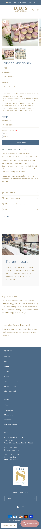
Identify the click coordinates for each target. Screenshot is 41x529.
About (6, 371)
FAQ (6, 361)
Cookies (7, 420)
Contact (7, 376)
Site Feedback (10, 391)
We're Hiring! (9, 366)
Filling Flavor (6, 72)
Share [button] (6, 216)
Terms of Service (11, 381)
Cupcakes (8, 410)
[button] (2, 10)
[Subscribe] (34, 498)
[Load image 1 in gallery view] (8, 54)
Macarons (8, 415)
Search (7, 357)
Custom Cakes (10, 425)
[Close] (14, 525)
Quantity (5, 82)
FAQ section (29, 301)
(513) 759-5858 (10, 447)
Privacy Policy (10, 386)
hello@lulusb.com (11, 450)
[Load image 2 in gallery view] (20, 54)
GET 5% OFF (7, 526)
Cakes (7, 405)
